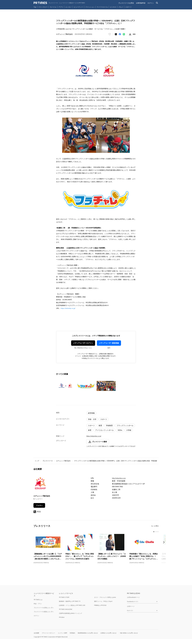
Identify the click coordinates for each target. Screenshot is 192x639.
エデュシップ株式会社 (63, 461)
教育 (100, 425)
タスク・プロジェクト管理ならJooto (105, 597)
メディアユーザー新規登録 (109, 343)
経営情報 (91, 413)
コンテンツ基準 (62, 633)
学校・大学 (92, 419)
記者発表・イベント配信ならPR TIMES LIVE (72, 605)
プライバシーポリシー (48, 633)
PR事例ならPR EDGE (100, 605)
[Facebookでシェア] (120, 34)
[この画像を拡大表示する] (65, 385)
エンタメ (68, 7)
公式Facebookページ (133, 597)
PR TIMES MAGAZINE (65, 609)
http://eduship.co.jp (119, 478)
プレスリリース (48, 461)
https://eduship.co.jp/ (68, 308)
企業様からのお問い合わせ (108, 633)
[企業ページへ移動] (40, 484)
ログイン (151, 3)
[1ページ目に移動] (153, 531)
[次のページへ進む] (164, 542)
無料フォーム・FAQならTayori (103, 601)
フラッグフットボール (125, 425)
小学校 (128, 430)
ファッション (90, 7)
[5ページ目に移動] (158, 531)
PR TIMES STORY (64, 597)
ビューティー (78, 7)
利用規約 (72, 633)
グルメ (120, 7)
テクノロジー (43, 7)
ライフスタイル (102, 7)
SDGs (120, 430)
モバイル (53, 7)
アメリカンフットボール (104, 430)
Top (35, 7)
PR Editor (62, 617)
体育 (89, 430)
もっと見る (155, 526)
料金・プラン (38, 604)
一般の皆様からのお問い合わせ (128, 633)
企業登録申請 (140, 3)
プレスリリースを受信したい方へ (44, 608)
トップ (37, 461)
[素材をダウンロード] (130, 34)
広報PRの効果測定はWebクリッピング (70, 613)
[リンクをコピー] (134, 34)
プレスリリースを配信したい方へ (44, 612)
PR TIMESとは (38, 600)
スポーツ (128, 7)
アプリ (60, 7)
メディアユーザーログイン (83, 343)
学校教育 (109, 425)
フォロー (39, 505)
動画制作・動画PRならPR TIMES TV (69, 601)
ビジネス (113, 7)
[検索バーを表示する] (157, 2)
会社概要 (36, 633)
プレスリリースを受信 (126, 3)
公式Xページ (130, 606)
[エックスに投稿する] (116, 34)
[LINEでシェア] (124, 34)
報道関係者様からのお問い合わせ (88, 633)
